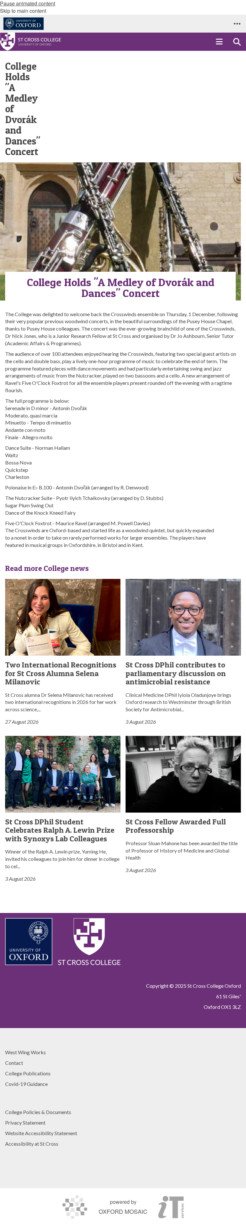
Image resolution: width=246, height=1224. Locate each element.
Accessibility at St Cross (31, 1144)
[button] (237, 24)
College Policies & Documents (38, 1112)
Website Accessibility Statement (41, 1133)
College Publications (28, 1073)
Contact (14, 1063)
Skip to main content (23, 10)
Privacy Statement (25, 1122)
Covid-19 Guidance (26, 1084)
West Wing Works (25, 1052)
